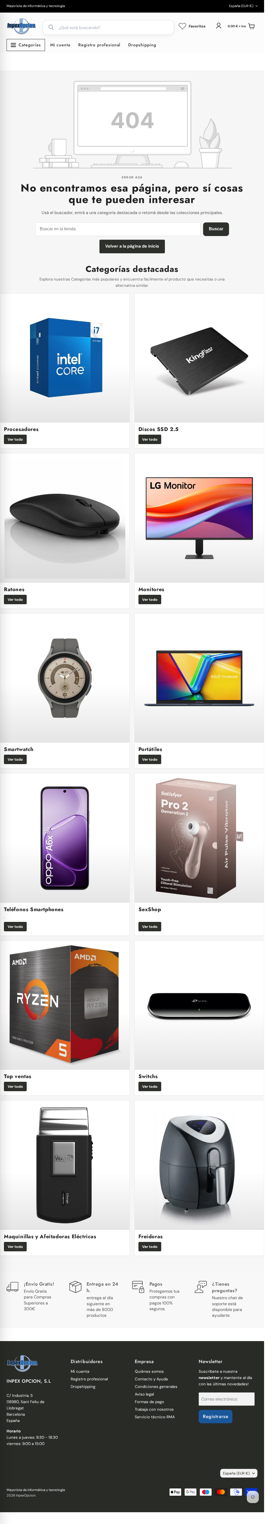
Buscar (216, 229)
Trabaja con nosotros (154, 1409)
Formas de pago (149, 1401)
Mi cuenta (60, 45)
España (241, 6)
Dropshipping (142, 45)
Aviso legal (144, 1394)
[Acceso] (218, 26)
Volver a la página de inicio (132, 246)
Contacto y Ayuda (151, 1379)
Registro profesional (99, 45)
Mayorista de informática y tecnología (36, 6)
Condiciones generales (156, 1386)
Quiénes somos (149, 1371)
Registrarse (215, 1416)
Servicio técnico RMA (155, 1417)
